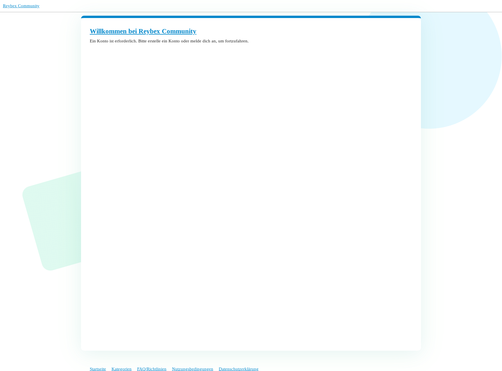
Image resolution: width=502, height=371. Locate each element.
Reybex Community (21, 5)
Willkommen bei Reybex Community (143, 31)
